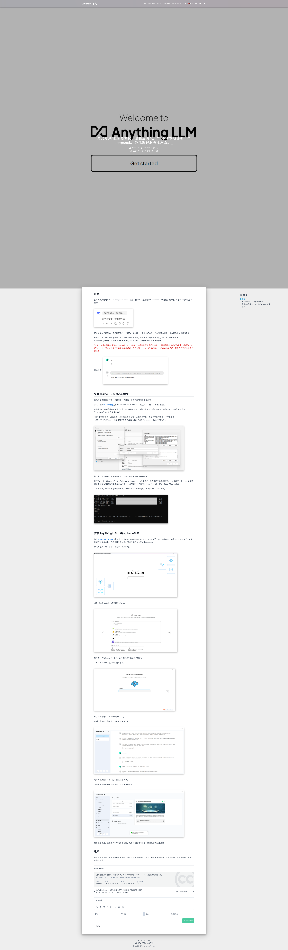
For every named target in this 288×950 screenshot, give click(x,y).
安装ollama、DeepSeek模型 (252, 302)
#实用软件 (100, 869)
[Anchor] (92, 293)
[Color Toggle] (200, 4)
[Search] (196, 4)
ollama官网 (108, 405)
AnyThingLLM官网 (105, 539)
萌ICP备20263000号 (144, 943)
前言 (243, 299)
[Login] (204, 4)
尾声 (243, 307)
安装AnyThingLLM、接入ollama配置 (256, 304)
